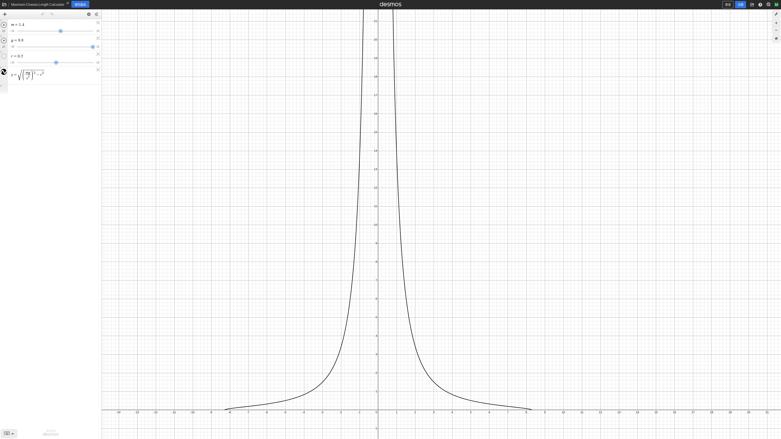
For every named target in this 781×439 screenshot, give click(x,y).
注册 (740, 4)
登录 (728, 4)
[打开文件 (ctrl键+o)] (4, 4)
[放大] (776, 22)
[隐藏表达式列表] (97, 14)
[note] (68, 4)
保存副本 (80, 4)
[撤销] (43, 14)
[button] (752, 4)
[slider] (60, 30)
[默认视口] (776, 38)
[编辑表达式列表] (89, 14)
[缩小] (776, 30)
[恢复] (51, 14)
